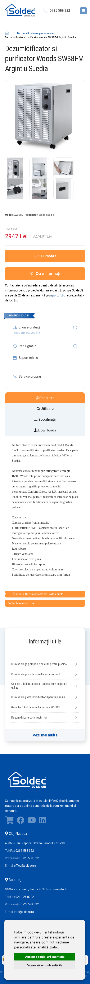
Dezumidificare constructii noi (29, 717)
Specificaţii (46, 419)
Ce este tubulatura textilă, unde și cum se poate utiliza (39, 685)
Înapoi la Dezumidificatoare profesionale (38, 594)
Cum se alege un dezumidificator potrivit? (35, 674)
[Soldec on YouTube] (31, 821)
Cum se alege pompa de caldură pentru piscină (39, 664)
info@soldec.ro (24, 911)
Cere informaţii (48, 273)
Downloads (46, 430)
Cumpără (49, 256)
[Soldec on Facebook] (20, 821)
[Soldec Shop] (9, 821)
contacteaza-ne (17, 603)
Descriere (46, 398)
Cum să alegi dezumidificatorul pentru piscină (38, 697)
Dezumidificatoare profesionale (35, 33)
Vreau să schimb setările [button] (44, 965)
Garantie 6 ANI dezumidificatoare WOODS (35, 707)
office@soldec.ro (25, 865)
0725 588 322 (60, 10)
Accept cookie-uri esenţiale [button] (44, 956)
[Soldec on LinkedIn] (42, 821)
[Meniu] (83, 10)
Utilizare (47, 408)
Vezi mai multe (45, 735)
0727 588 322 (30, 904)
